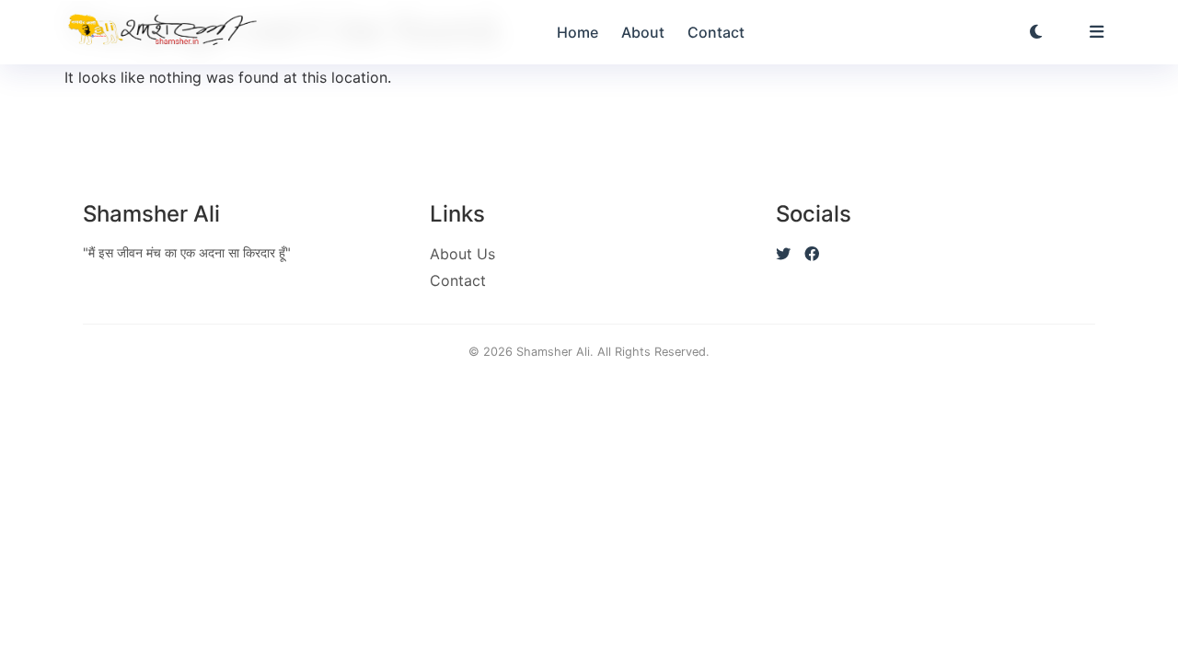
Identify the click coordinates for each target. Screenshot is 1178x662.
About (642, 32)
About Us (462, 254)
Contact (716, 32)
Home (577, 32)
